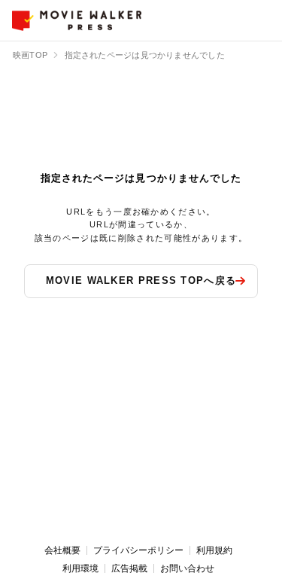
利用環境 (80, 568)
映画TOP (30, 54)
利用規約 (214, 550)
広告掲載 (129, 568)
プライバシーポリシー (138, 550)
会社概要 (62, 550)
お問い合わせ (187, 568)
